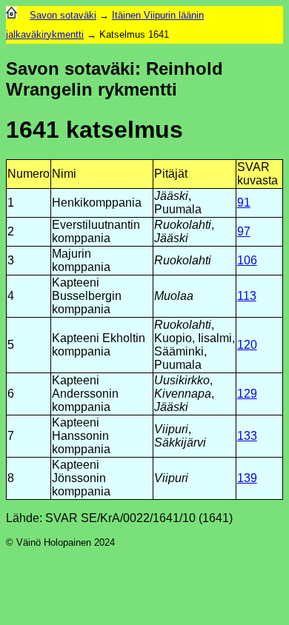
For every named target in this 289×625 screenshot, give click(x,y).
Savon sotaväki (63, 15)
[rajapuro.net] (11, 15)
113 (246, 296)
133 (247, 436)
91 (243, 202)
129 (247, 393)
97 (243, 231)
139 (247, 478)
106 (247, 260)
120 (247, 344)
